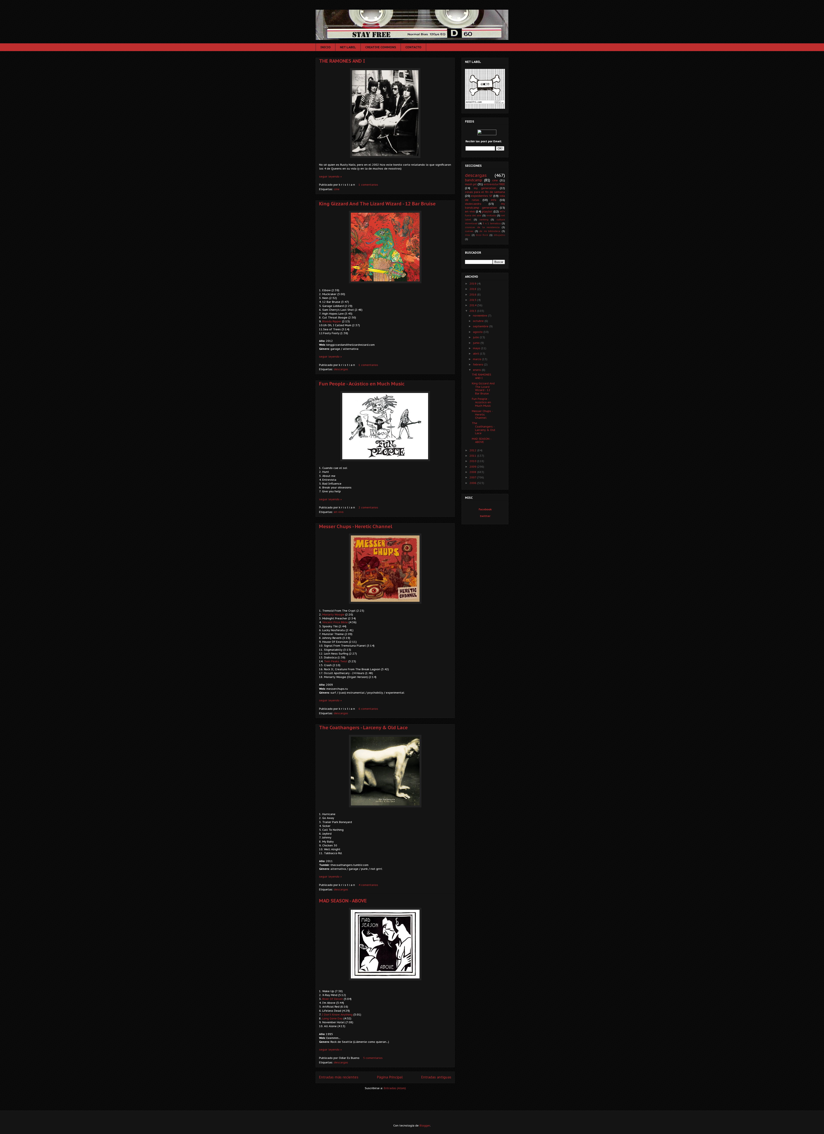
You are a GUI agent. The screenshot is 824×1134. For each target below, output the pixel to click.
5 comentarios (373, 1058)
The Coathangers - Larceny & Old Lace (363, 728)
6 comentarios (368, 709)
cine (336, 189)
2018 (473, 289)
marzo (477, 359)
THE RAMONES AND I (342, 61)
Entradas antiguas (436, 1077)
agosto (478, 332)
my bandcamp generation (485, 205)
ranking (484, 219)
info (493, 200)
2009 (473, 466)
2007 (473, 477)
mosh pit (471, 184)
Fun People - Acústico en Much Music (361, 384)
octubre (479, 321)
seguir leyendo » (330, 176)
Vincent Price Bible (335, 622)
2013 (473, 311)
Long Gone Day (332, 1018)
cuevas (469, 231)
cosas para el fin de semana (485, 192)
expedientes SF (481, 196)
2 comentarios (368, 507)
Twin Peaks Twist (335, 661)
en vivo (339, 512)
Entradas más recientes (338, 1077)
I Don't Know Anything (337, 1014)
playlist (487, 211)
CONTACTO (413, 47)
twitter (485, 516)
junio (476, 343)
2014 (473, 305)
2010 (473, 461)
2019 (473, 283)
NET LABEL (348, 47)
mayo (477, 348)
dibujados (499, 235)
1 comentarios (368, 184)
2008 (473, 472)
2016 (473, 294)
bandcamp (473, 180)
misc (467, 235)
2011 (473, 456)
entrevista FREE (494, 184)
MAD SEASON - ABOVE (343, 901)
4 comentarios (368, 885)
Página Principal (390, 1077)
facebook (485, 509)
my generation (485, 188)
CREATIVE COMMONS (380, 47)
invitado (491, 215)
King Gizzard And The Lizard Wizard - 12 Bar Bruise (377, 204)
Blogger (425, 1125)
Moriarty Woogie (333, 614)
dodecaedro (473, 204)
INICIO (325, 47)
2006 (473, 483)
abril (476, 353)
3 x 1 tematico (492, 223)
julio (476, 337)
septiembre (481, 326)
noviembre (480, 315)
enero (477, 370)
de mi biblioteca (489, 231)
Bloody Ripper (331, 321)
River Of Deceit (333, 999)
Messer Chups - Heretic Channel (355, 526)
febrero (478, 364)
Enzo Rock (482, 235)
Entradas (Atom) (395, 1088)
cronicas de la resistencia (482, 227)
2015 (473, 300)
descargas (341, 369)
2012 (473, 450)
